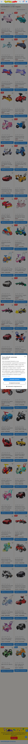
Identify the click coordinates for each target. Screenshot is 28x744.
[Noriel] (10, 1)
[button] (14, 386)
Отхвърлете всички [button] (14, 383)
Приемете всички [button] (14, 379)
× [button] (24, 356)
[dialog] (14, 372)
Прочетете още (6, 376)
